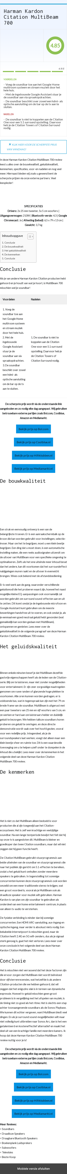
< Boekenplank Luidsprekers (16, 1143)
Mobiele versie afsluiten (33, 1168)
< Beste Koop (8, 1157)
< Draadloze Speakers (12, 1133)
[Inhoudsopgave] (30, 236)
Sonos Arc (44, 1021)
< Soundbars (7, 1129)
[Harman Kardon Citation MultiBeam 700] (21, 45)
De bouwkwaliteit (13, 246)
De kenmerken (12, 254)
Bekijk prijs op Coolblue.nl (34, 442)
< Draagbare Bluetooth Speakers (19, 1138)
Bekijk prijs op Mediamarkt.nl (33, 468)
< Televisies (6, 1152)
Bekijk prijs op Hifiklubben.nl (34, 455)
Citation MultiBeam (15, 857)
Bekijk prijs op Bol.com (33, 429)
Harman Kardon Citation (33, 278)
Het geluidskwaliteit (15, 250)
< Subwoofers (8, 1147)
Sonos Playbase (57, 1007)
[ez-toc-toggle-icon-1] (29, 237)
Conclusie (9, 242)
